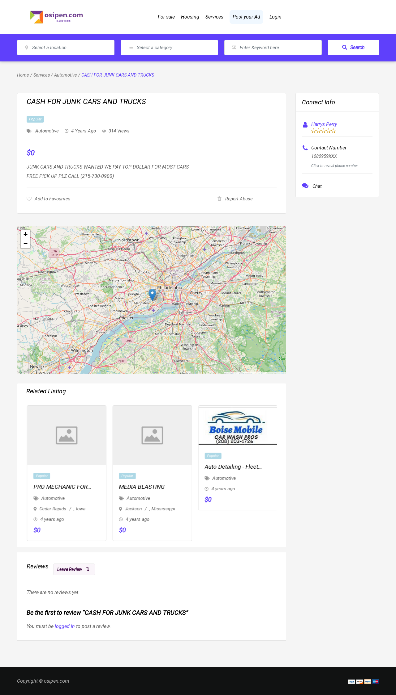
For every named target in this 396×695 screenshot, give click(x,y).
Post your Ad (246, 17)
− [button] (26, 243)
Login (275, 17)
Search (357, 47)
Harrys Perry (324, 124)
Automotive (65, 75)
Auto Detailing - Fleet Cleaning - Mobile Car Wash (231, 467)
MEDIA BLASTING (141, 486)
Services (214, 17)
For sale (166, 17)
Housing (190, 17)
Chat (317, 186)
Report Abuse (239, 199)
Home (23, 75)
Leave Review (69, 569)
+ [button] (26, 234)
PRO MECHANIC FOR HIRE (60, 487)
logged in (65, 626)
